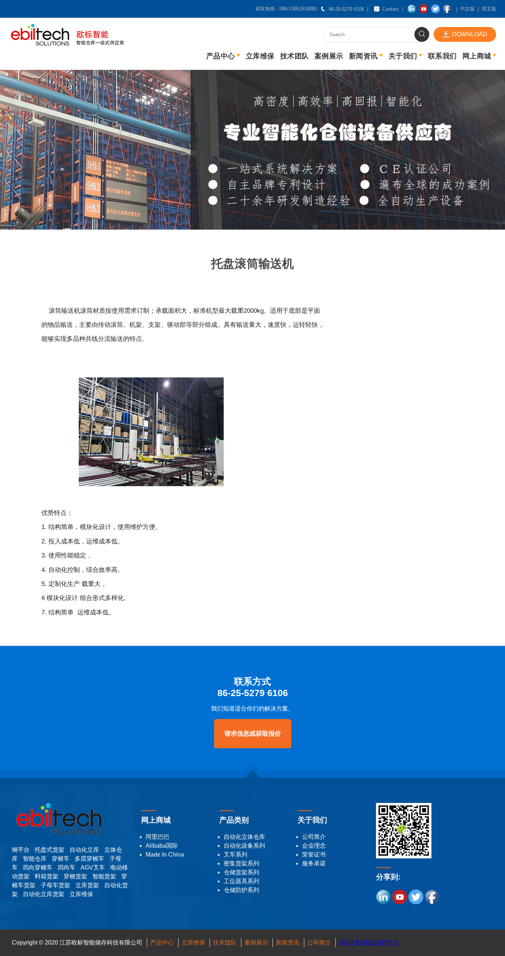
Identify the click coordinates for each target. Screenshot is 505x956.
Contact (390, 9)
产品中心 (220, 56)
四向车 (66, 867)
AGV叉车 (93, 867)
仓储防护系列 (241, 890)
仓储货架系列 (241, 872)
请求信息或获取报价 (252, 733)
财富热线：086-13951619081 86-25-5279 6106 (309, 9)
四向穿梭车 (37, 867)
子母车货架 (55, 885)
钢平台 (21, 850)
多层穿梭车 (89, 858)
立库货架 (87, 885)
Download (469, 34)
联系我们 (442, 56)
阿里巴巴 (157, 837)
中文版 (467, 8)
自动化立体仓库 (244, 837)
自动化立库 (84, 850)
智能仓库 (35, 858)
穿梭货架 (75, 876)
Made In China (165, 854)
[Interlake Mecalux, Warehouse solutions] (67, 44)
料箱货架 (46, 876)
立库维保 (260, 56)
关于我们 (403, 56)
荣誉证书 (314, 854)
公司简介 (314, 837)
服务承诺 (314, 863)
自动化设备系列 (244, 846)
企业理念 (314, 846)
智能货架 (104, 876)
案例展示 (329, 56)
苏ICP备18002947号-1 (368, 942)
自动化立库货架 (43, 894)
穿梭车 (61, 858)
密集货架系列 (241, 863)
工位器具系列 (241, 881)
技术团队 (294, 56)
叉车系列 (235, 854)
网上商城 (476, 56)
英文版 (489, 8)
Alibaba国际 (162, 846)
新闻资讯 (363, 56)
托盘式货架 (49, 850)
